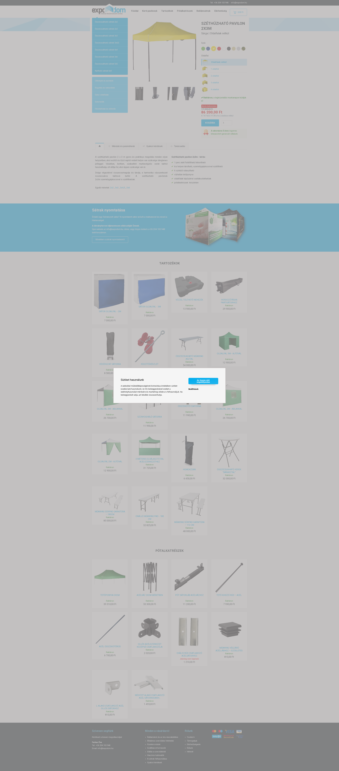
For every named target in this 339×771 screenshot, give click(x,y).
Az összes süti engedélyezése (203, 381)
